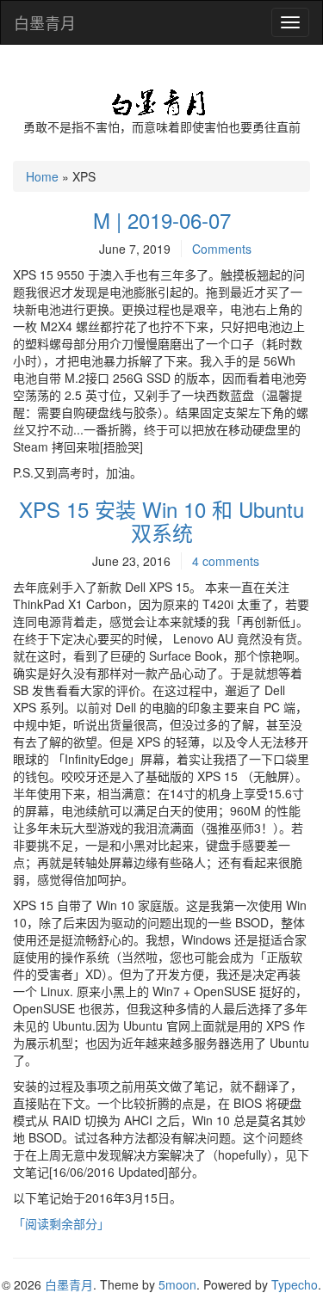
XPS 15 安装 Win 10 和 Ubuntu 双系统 (161, 520)
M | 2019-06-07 (162, 220)
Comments (222, 248)
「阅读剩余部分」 (61, 1223)
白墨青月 (45, 22)
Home (42, 176)
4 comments (225, 561)
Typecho (294, 1284)
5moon (177, 1284)
